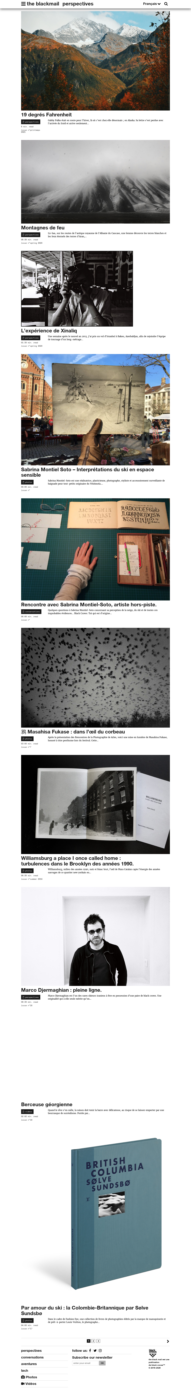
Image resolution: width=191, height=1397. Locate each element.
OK (102, 1363)
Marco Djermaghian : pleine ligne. (61, 990)
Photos (31, 1377)
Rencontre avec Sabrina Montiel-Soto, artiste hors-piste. (89, 604)
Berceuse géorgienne (46, 1104)
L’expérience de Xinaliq (49, 331)
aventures (29, 1364)
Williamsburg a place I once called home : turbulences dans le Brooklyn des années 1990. (77, 861)
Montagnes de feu (42, 228)
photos (28, 482)
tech (24, 1371)
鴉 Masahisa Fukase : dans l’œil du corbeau (73, 732)
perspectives (78, 4)
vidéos (28, 1111)
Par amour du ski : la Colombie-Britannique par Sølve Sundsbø (84, 1310)
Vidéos (30, 1384)
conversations (32, 611)
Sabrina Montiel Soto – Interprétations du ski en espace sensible (87, 472)
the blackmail (43, 4)
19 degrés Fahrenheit (46, 114)
